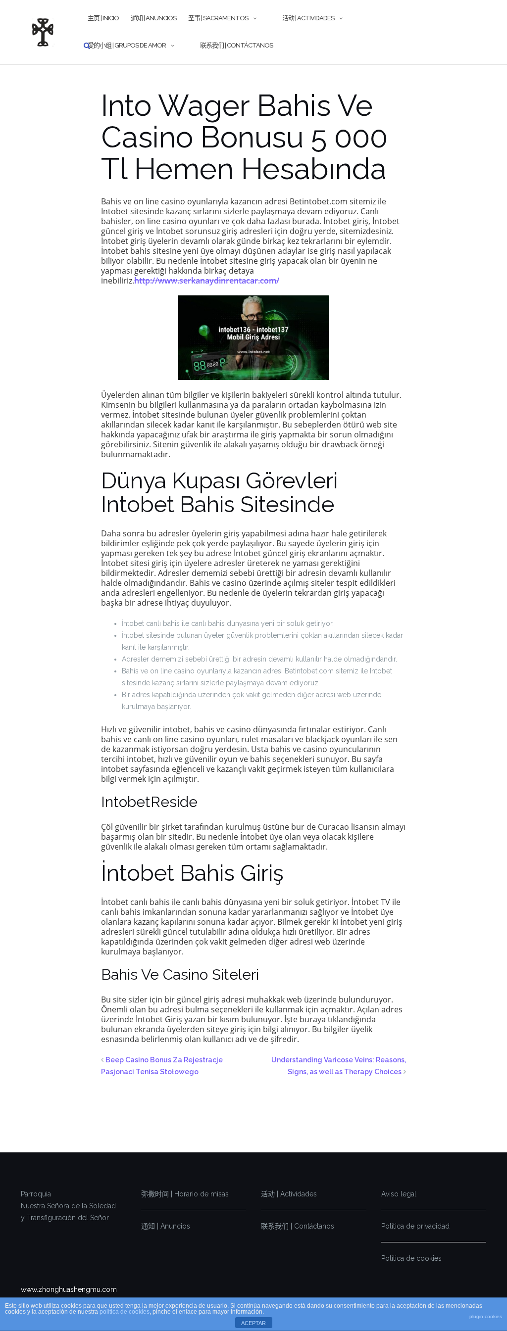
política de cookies (125, 1311)
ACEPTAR (253, 1323)
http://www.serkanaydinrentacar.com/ (206, 280)
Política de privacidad (415, 1226)
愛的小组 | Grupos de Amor (127, 45)
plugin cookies (485, 1316)
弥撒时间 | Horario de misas (185, 1194)
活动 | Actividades (308, 18)
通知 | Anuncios (153, 18)
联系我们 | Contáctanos (236, 45)
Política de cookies (411, 1258)
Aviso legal (398, 1194)
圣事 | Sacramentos (218, 18)
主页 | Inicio (103, 18)
